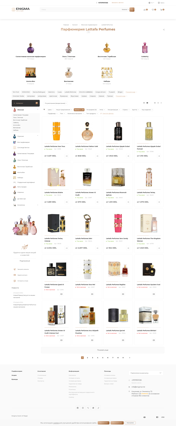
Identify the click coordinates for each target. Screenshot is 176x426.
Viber (88, 408)
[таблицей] (161, 102)
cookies (56, 423)
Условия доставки (75, 381)
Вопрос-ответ (109, 384)
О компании (42, 375)
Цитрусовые (42, 96)
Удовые (84, 96)
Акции (14, 375)
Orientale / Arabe (18, 96)
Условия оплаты (74, 378)
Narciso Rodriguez (39, 92)
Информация (74, 371)
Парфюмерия (17, 371)
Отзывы (40, 378)
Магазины (72, 375)
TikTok (98, 408)
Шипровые (31, 96)
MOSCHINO (26, 92)
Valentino (51, 92)
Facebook (77, 408)
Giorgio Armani (101, 92)
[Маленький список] (144, 102)
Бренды (15, 379)
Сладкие (93, 96)
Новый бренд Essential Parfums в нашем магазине (24, 306)
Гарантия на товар (75, 384)
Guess (60, 92)
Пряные (110, 96)
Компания (42, 371)
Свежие (101, 96)
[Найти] (131, 9)
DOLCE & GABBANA (85, 92)
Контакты (41, 381)
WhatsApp (93, 408)
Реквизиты (72, 386)
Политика (72, 389)
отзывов (135, 396)
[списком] (158, 102)
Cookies (71, 397)
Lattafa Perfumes (70, 92)
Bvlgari (120, 92)
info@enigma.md (138, 387)
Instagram (83, 408)
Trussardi (112, 92)
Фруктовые (74, 96)
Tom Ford (16, 92)
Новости (15, 288)
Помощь (107, 371)
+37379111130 (103, 3)
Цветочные (53, 96)
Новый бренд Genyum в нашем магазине (24, 296)
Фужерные (64, 96)
